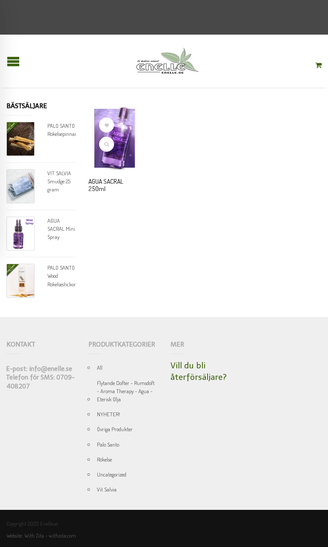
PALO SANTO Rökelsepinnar (61, 129)
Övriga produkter (115, 429)
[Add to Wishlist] (106, 125)
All (99, 367)
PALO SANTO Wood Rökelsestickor (61, 275)
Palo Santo (108, 444)
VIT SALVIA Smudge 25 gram (59, 181)
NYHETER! (108, 414)
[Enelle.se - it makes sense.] (167, 61)
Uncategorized (111, 474)
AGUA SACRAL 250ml (105, 184)
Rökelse (104, 459)
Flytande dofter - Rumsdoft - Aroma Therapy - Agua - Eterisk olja (126, 391)
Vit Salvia (107, 489)
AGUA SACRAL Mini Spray (61, 228)
